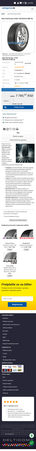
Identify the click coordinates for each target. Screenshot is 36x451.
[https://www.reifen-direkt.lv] (27, 445)
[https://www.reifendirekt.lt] (25, 445)
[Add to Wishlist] (10, 129)
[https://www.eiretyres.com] (8, 445)
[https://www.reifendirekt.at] (24, 444)
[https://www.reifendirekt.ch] (7, 444)
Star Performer (6, 147)
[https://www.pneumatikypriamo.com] (4, 445)
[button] (31, 435)
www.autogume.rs (9, 434)
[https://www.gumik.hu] (10, 445)
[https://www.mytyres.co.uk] (20, 444)
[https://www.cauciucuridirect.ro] (14, 445)
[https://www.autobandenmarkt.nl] (18, 444)
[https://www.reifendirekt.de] (2, 444)
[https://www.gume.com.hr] (21, 445)
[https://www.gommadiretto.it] (11, 444)
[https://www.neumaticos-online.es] (22, 444)
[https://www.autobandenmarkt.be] (28, 444)
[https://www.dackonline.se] (9, 444)
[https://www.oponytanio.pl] (12, 445)
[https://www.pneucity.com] (6, 445)
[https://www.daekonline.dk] (15, 444)
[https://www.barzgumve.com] (19, 445)
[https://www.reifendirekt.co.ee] (23, 445)
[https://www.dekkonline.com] (13, 444)
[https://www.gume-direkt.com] (26, 444)
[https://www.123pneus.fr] (5, 444)
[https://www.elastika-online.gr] (17, 445)
